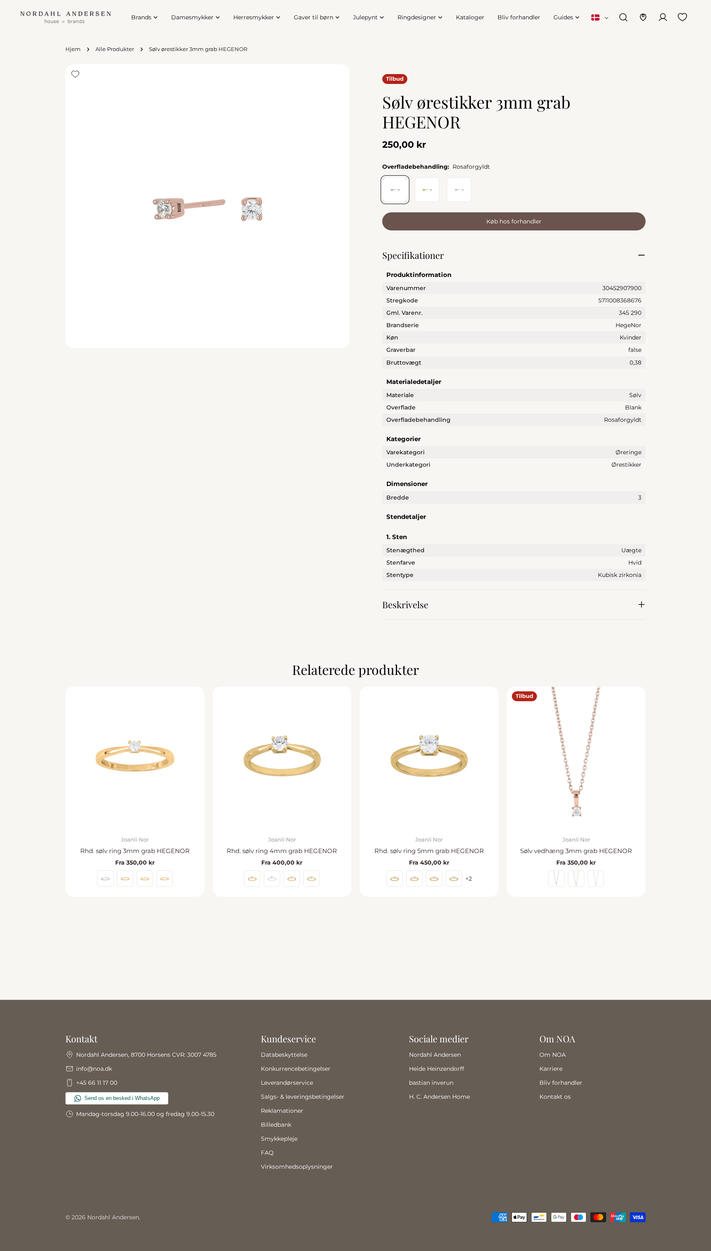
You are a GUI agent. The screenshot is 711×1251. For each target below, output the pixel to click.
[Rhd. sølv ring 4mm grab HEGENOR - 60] (252, 878)
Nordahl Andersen (435, 1054)
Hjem (73, 49)
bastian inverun (431, 1082)
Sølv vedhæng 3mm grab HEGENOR (576, 851)
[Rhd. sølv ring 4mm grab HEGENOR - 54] (291, 878)
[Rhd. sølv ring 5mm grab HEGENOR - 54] (454, 878)
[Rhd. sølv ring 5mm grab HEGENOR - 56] (434, 878)
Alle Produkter (114, 49)
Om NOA (552, 1054)
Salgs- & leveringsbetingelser (302, 1096)
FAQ (267, 1152)
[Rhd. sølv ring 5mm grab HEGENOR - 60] (394, 878)
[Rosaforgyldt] (395, 189)
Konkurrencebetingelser (295, 1068)
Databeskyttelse (284, 1054)
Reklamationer (282, 1110)
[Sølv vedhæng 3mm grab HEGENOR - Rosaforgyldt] (556, 878)
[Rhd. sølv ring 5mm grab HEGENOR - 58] (414, 878)
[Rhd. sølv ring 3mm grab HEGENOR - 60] (105, 878)
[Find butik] (643, 17)
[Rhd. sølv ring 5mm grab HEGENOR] (429, 755)
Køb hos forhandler (513, 221)
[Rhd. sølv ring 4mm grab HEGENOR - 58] (272, 878)
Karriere (550, 1068)
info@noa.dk (94, 1068)
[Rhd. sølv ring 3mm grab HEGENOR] (134, 755)
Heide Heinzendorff (436, 1068)
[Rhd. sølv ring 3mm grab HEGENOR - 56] (125, 878)
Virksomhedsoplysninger (297, 1166)
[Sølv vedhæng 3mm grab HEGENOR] (576, 755)
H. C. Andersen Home (439, 1096)
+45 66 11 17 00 (96, 1082)
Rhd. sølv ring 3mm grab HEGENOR (135, 851)
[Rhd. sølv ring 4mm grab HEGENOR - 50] (311, 878)
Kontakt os (555, 1096)
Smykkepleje (279, 1138)
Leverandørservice (287, 1082)
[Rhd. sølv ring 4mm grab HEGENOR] (282, 755)
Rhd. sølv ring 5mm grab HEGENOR (429, 851)
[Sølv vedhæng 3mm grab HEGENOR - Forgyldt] (576, 878)
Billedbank (276, 1124)
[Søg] (623, 17)
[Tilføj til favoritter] (75, 74)
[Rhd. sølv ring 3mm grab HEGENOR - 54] (145, 878)
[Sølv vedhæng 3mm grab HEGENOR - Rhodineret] (596, 878)
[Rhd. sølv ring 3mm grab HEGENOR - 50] (164, 878)
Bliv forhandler (560, 1082)
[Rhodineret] (459, 189)
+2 (468, 878)
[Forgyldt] (427, 189)
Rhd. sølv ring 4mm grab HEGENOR (282, 851)
